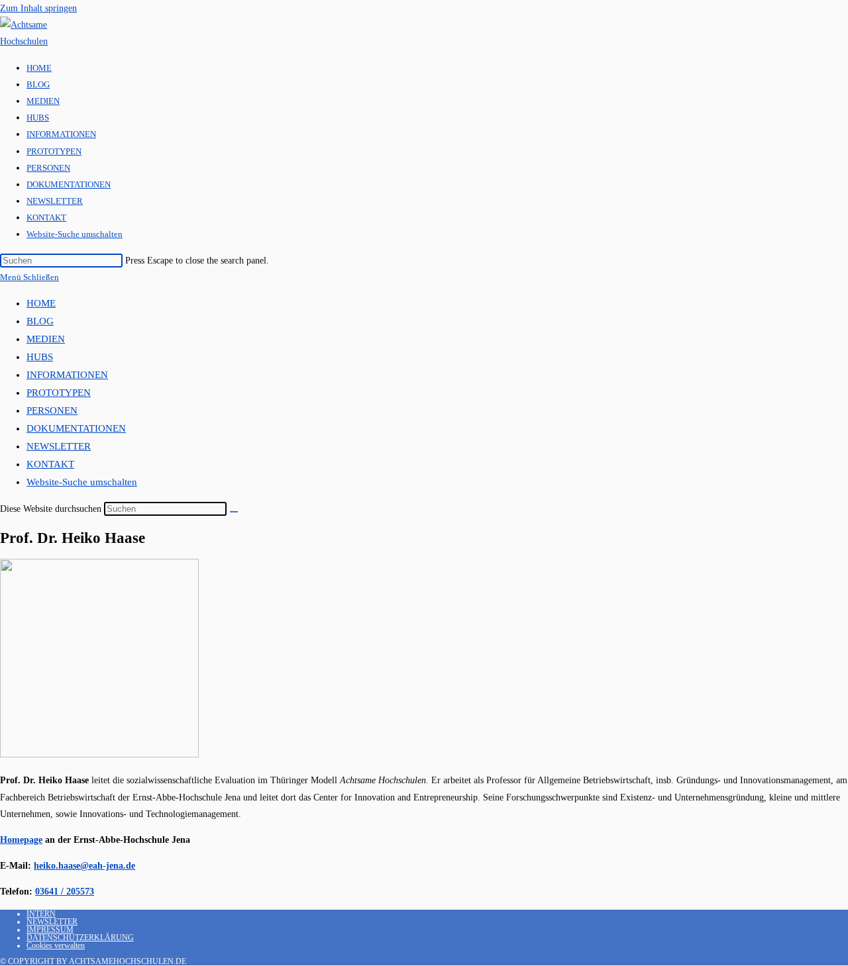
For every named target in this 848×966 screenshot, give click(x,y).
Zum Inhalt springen (38, 8)
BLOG (40, 321)
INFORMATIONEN (67, 374)
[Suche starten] (233, 511)
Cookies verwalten (55, 945)
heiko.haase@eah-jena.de (84, 866)
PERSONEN (52, 410)
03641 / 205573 (64, 891)
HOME (41, 303)
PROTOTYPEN (58, 392)
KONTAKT (50, 464)
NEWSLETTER (58, 446)
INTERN (41, 913)
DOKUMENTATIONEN (76, 428)
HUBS (39, 357)
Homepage (21, 840)
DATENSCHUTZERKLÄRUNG (80, 937)
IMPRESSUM (50, 929)
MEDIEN (45, 339)
